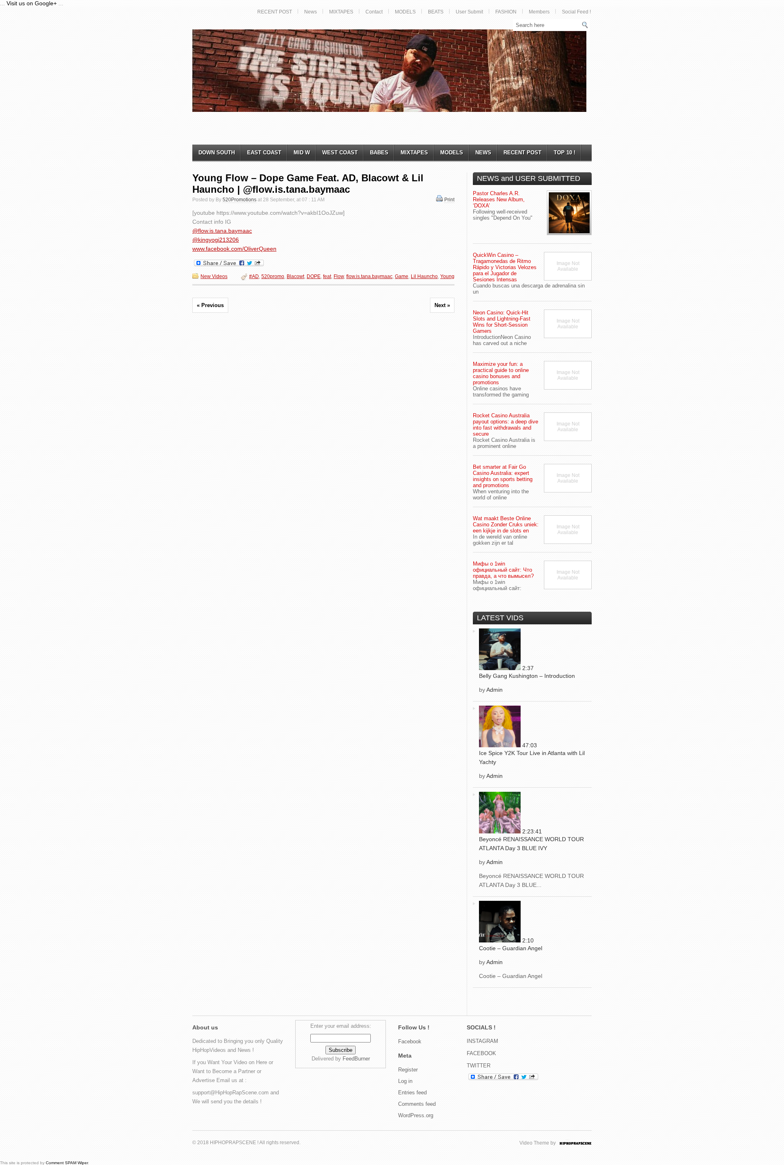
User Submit (469, 12)
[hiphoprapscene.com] (583, 1143)
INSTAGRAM (482, 1041)
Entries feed (412, 1092)
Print (449, 200)
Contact (374, 12)
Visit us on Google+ (32, 3)
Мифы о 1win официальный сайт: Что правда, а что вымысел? (503, 570)
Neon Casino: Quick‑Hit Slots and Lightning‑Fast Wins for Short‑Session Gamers (501, 322)
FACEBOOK (481, 1053)
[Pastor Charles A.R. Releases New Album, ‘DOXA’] (569, 212)
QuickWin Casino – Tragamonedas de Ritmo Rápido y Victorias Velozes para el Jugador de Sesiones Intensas (505, 267)
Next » (442, 305)
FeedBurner (356, 1059)
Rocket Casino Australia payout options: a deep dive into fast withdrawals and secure (505, 424)
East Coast (264, 152)
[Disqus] (323, 433)
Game (401, 276)
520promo (272, 276)
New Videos (213, 276)
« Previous (210, 305)
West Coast (340, 152)
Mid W (302, 152)
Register (408, 1070)
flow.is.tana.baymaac (369, 276)
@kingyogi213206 (215, 239)
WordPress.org (415, 1115)
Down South (216, 152)
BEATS (435, 12)
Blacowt (295, 276)
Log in (405, 1081)
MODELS (405, 12)
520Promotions (239, 200)
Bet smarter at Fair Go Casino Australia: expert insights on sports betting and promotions (502, 476)
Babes (379, 152)
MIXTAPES (341, 12)
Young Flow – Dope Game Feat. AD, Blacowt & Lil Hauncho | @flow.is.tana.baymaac (307, 183)
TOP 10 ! (564, 152)
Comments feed (417, 1104)
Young (447, 276)
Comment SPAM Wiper (67, 1163)
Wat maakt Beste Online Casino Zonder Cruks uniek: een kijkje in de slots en (506, 524)
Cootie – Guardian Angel (510, 948)
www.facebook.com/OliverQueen (234, 248)
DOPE (314, 276)
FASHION (506, 12)
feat (327, 276)
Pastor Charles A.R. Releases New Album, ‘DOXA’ (499, 199)
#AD (254, 276)
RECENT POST (274, 12)
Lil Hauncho (424, 276)
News (310, 12)
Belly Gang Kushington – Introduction (527, 676)
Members (539, 12)
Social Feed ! (576, 12)
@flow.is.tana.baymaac (222, 230)
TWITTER (478, 1066)
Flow (339, 276)
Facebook (409, 1041)
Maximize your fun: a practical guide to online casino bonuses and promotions (501, 373)
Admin (494, 689)
